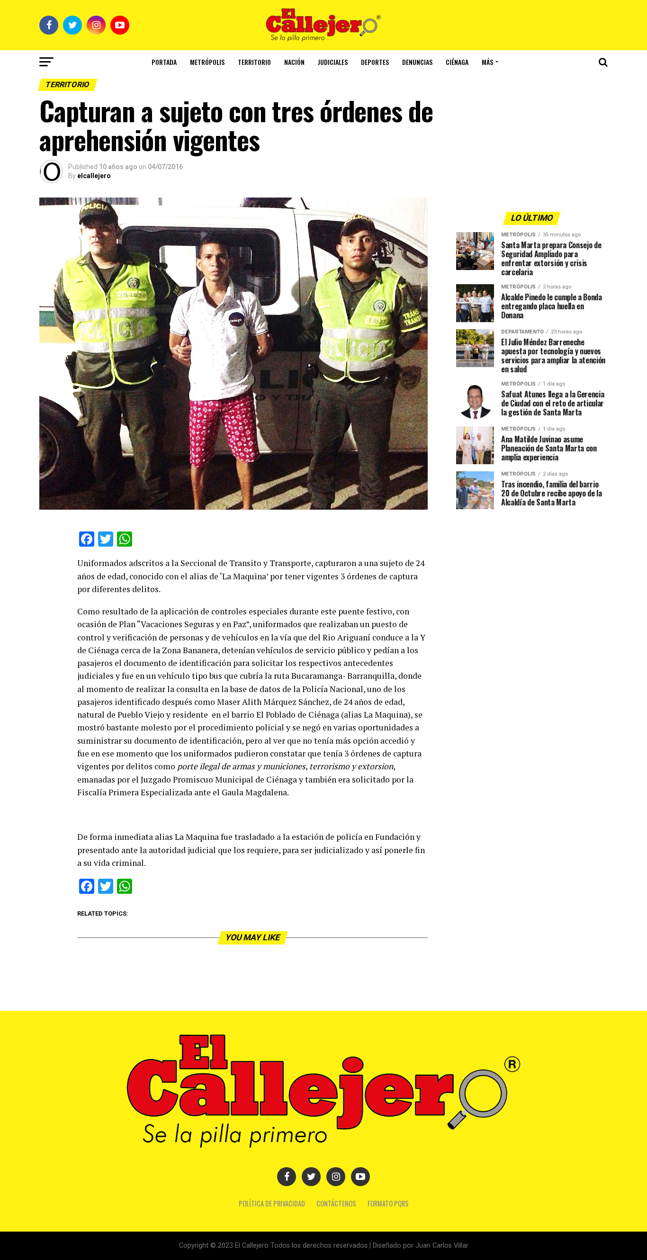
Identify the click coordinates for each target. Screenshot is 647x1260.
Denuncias (417, 62)
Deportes (375, 62)
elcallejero (94, 176)
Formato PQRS (388, 1203)
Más (487, 62)
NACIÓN (294, 62)
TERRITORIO (254, 62)
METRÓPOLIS (207, 62)
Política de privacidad (272, 1203)
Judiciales (333, 62)
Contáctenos (336, 1203)
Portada (164, 62)
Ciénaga (457, 62)
